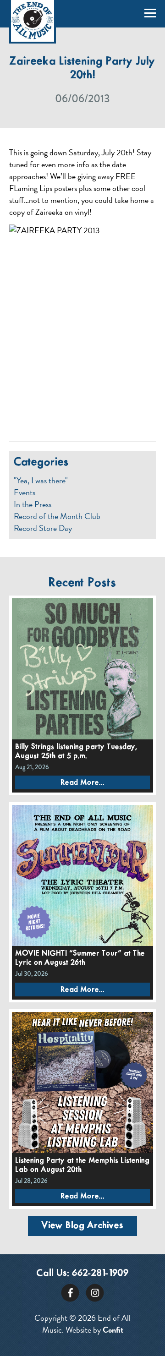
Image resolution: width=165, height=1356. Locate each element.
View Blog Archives (82, 1225)
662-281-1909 (100, 1273)
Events (24, 492)
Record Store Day (43, 528)
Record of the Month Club (57, 516)
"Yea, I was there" (41, 481)
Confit (113, 1329)
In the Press (32, 504)
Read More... (82, 783)
